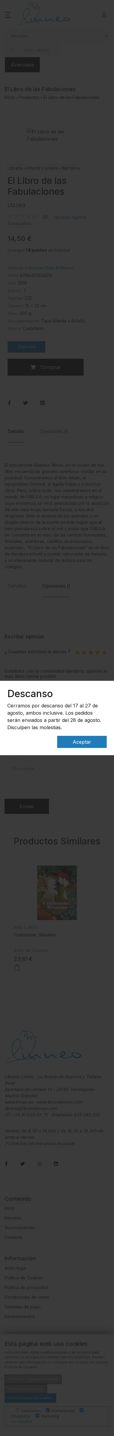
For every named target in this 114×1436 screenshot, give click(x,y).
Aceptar (82, 742)
